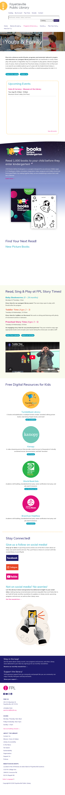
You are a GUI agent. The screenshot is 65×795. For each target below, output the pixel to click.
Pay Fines (27, 13)
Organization (7, 753)
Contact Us (6, 736)
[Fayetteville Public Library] (14, 6)
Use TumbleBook (31, 419)
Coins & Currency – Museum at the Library (24, 89)
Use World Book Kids (31, 489)
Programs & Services (30, 26)
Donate (34, 13)
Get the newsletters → (14, 599)
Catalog (10, 13)
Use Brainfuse (31, 523)
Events (42, 26)
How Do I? (7, 28)
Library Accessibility (9, 742)
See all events (52, 131)
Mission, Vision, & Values (11, 739)
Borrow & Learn (15, 26)
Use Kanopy (30, 454)
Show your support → (11, 679)
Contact (40, 13)
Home (6, 26)
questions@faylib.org (9, 710)
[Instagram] (12, 567)
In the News (7, 745)
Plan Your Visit (52, 26)
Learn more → (10, 178)
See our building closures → (11, 728)
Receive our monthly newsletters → (16, 666)
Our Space (6, 747)
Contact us (24, 74)
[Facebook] (12, 558)
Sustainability (7, 750)
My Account (18, 13)
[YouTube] (12, 576)
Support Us (6, 756)
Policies (5, 759)
